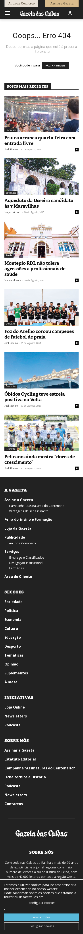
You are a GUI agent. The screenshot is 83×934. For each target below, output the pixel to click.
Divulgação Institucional (26, 563)
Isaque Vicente (12, 212)
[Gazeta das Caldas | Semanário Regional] (40, 13)
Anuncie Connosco (22, 543)
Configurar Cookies (41, 926)
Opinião (11, 664)
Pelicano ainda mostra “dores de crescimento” (39, 459)
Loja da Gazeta (17, 528)
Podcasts (12, 725)
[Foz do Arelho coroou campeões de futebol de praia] (41, 307)
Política (11, 610)
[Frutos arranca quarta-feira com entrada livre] (41, 114)
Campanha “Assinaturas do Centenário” (37, 506)
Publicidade (14, 537)
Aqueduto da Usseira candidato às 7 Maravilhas (38, 203)
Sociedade (11, 130)
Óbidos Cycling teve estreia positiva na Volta (34, 397)
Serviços (11, 551)
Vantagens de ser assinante (28, 511)
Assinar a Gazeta (19, 750)
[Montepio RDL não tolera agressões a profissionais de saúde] (41, 239)
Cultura (11, 628)
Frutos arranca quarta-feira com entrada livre (39, 141)
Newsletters (15, 716)
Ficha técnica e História (25, 777)
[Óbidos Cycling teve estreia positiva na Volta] (41, 370)
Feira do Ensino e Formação (28, 519)
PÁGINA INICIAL (55, 65)
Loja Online (14, 707)
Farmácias (16, 568)
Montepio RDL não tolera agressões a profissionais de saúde (35, 268)
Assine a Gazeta (18, 499)
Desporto (10, 323)
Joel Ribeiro (11, 149)
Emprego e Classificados (26, 557)
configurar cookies (42, 903)
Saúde (9, 255)
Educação (12, 637)
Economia (12, 619)
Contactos (13, 803)
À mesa (10, 682)
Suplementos (16, 673)
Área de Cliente (18, 576)
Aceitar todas (41, 917)
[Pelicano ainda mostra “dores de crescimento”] (41, 433)
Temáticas (13, 655)
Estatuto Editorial (20, 759)
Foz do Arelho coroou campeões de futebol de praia (39, 334)
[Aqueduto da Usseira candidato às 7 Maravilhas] (41, 176)
